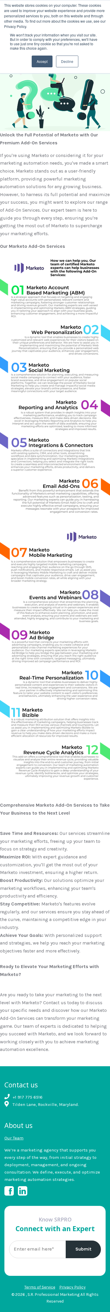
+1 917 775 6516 (28, 1097)
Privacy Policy (72, 1287)
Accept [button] (42, 61)
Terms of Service (39, 1287)
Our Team (13, 1138)
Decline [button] (67, 61)
